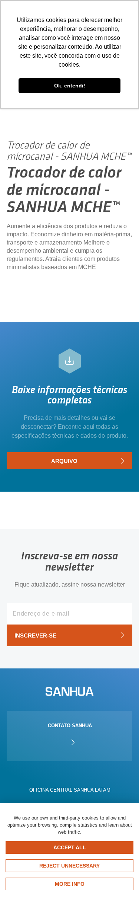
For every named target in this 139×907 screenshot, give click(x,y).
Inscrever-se (35, 635)
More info (70, 884)
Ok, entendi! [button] (69, 86)
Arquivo (64, 461)
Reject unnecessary (69, 866)
